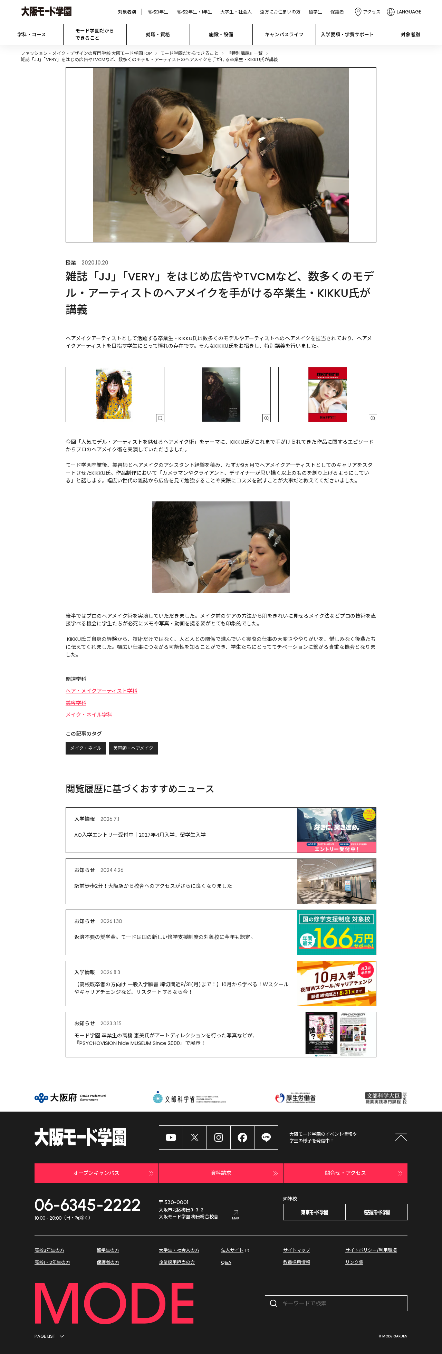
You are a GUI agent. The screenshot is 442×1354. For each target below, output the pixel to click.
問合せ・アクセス (345, 1173)
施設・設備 (221, 34)
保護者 (337, 12)
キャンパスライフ (284, 34)
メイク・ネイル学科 (89, 714)
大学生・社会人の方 (179, 1250)
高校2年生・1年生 (194, 12)
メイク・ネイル (86, 748)
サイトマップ (296, 1250)
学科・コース (31, 34)
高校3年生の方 (49, 1250)
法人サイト (232, 1250)
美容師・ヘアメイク (133, 748)
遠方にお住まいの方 (280, 12)
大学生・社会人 (236, 12)
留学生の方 (108, 1250)
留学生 (315, 12)
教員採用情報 (296, 1262)
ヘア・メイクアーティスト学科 (101, 690)
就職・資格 (158, 34)
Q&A (226, 1262)
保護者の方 (108, 1262)
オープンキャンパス (96, 1173)
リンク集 (354, 1262)
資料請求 (221, 1173)
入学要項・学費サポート (347, 34)
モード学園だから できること (94, 34)
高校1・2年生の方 (52, 1262)
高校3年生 (157, 12)
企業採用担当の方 (177, 1262)
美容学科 (76, 703)
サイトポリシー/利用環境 (371, 1250)
